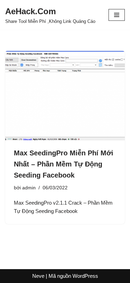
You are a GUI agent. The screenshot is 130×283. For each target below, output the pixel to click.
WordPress (85, 276)
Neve (38, 276)
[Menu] (117, 15)
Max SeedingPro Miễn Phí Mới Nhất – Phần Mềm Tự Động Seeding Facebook (63, 164)
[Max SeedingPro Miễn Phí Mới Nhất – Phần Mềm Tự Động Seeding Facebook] (65, 95)
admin (29, 187)
